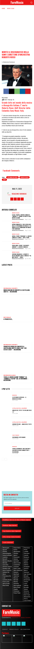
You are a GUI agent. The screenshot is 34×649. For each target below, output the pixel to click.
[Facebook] (6, 91)
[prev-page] (3, 459)
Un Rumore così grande (18, 437)
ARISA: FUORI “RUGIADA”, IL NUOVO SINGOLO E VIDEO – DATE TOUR (22, 237)
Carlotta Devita (7, 579)
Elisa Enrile (6, 585)
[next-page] (6, 459)
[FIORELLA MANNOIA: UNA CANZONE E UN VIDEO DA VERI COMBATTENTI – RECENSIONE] (6, 450)
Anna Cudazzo (7, 570)
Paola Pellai (17, 593)
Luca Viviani (27, 600)
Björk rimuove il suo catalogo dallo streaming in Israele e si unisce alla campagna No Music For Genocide (21, 226)
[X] (11, 91)
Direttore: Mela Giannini (10, 525)
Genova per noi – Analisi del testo (22, 424)
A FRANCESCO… (8, 319)
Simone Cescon (7, 566)
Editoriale (7, 317)
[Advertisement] (17, 27)
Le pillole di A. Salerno (19, 408)
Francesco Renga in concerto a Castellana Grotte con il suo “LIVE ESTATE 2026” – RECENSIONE (15, 348)
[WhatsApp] (17, 91)
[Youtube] (22, 199)
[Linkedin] (22, 91)
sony (4, 180)
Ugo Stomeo (27, 574)
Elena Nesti (17, 587)
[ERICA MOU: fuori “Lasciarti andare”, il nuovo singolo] (6, 246)
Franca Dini (6, 581)
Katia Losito (17, 568)
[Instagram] (15, 199)
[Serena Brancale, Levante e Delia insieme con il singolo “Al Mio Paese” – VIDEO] (6, 255)
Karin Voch (27, 595)
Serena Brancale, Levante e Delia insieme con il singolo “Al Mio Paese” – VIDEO (21, 255)
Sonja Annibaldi (7, 555)
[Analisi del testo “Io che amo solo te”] (6, 411)
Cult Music (15, 435)
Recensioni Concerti (10, 288)
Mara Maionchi (18, 570)
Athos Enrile (6, 583)
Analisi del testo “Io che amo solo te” (22, 411)
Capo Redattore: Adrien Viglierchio (11, 531)
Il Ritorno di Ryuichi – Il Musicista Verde (19, 398)
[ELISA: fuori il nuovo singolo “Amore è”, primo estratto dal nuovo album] (6, 216)
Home (3, 8)
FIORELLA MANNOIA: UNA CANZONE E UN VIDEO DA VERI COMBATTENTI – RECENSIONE (21, 450)
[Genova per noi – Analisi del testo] (6, 424)
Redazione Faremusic (9, 62)
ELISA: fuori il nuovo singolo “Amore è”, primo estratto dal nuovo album (21, 216)
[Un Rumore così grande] (6, 437)
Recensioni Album (10, 375)
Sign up (17, 508)
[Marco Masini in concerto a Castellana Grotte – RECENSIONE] (17, 277)
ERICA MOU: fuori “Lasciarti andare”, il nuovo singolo (20, 246)
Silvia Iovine (17, 563)
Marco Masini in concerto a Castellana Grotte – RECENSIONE (17, 291)
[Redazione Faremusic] (9, 194)
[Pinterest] (28, 91)
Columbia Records (12, 177)
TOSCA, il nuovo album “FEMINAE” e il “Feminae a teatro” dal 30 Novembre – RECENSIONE (16, 378)
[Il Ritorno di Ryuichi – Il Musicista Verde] (6, 398)
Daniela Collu (6, 568)
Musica (14, 395)
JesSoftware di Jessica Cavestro (21, 617)
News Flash (10, 8)
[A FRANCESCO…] (17, 306)
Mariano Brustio (7, 561)
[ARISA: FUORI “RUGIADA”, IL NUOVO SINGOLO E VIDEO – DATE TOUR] (6, 236)
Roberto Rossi (24, 177)
